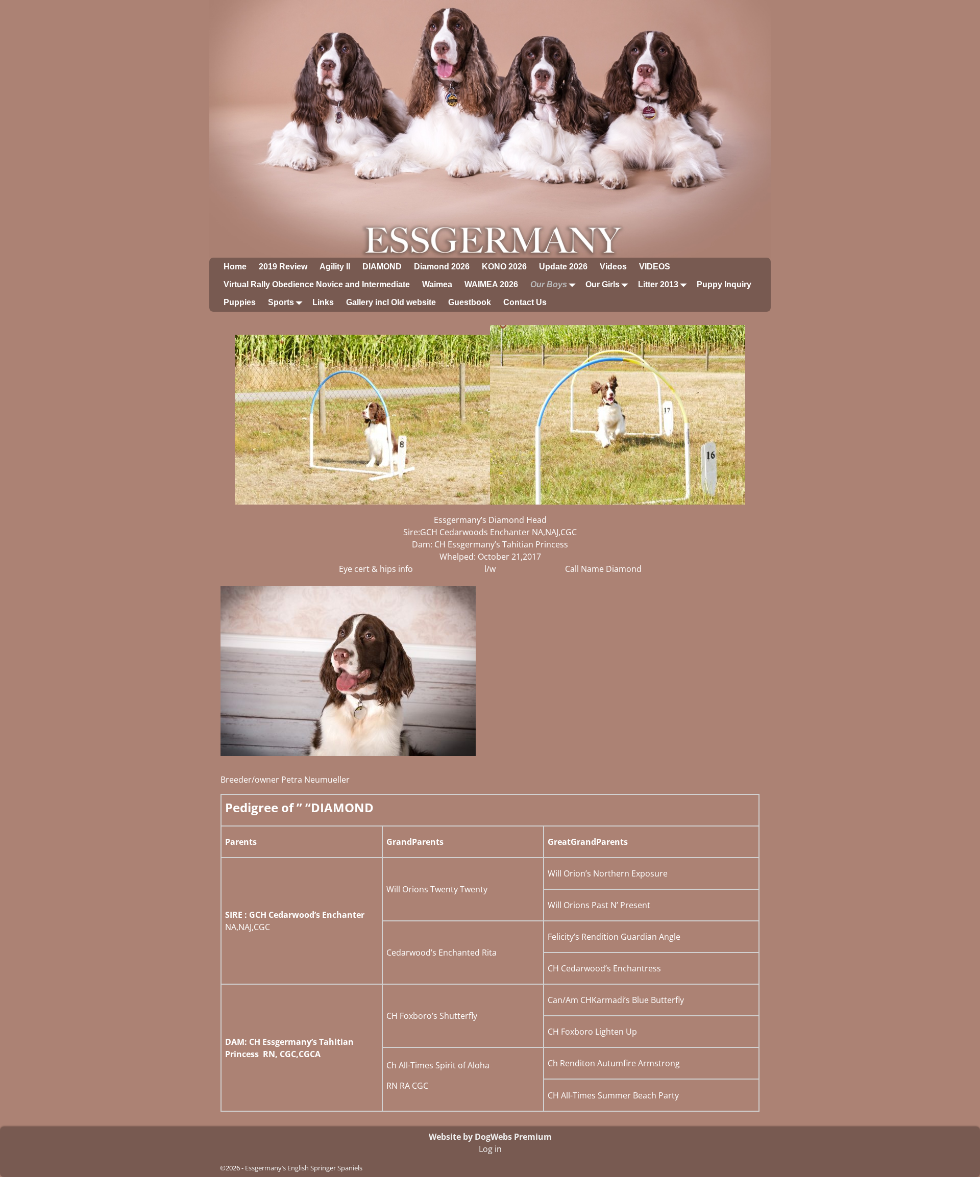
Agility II (335, 266)
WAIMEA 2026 (491, 284)
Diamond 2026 (442, 266)
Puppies (240, 302)
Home (235, 266)
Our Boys (548, 284)
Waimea (437, 284)
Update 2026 (563, 266)
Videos (613, 266)
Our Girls (602, 284)
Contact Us (525, 302)
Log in (490, 1149)
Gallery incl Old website (391, 302)
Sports (281, 302)
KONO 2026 (504, 266)
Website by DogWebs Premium (490, 1136)
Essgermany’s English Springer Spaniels (303, 1167)
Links (323, 302)
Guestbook (469, 302)
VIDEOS (654, 266)
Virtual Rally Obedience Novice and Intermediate (317, 284)
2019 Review (283, 266)
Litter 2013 (658, 284)
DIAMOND (382, 266)
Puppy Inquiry (724, 284)
